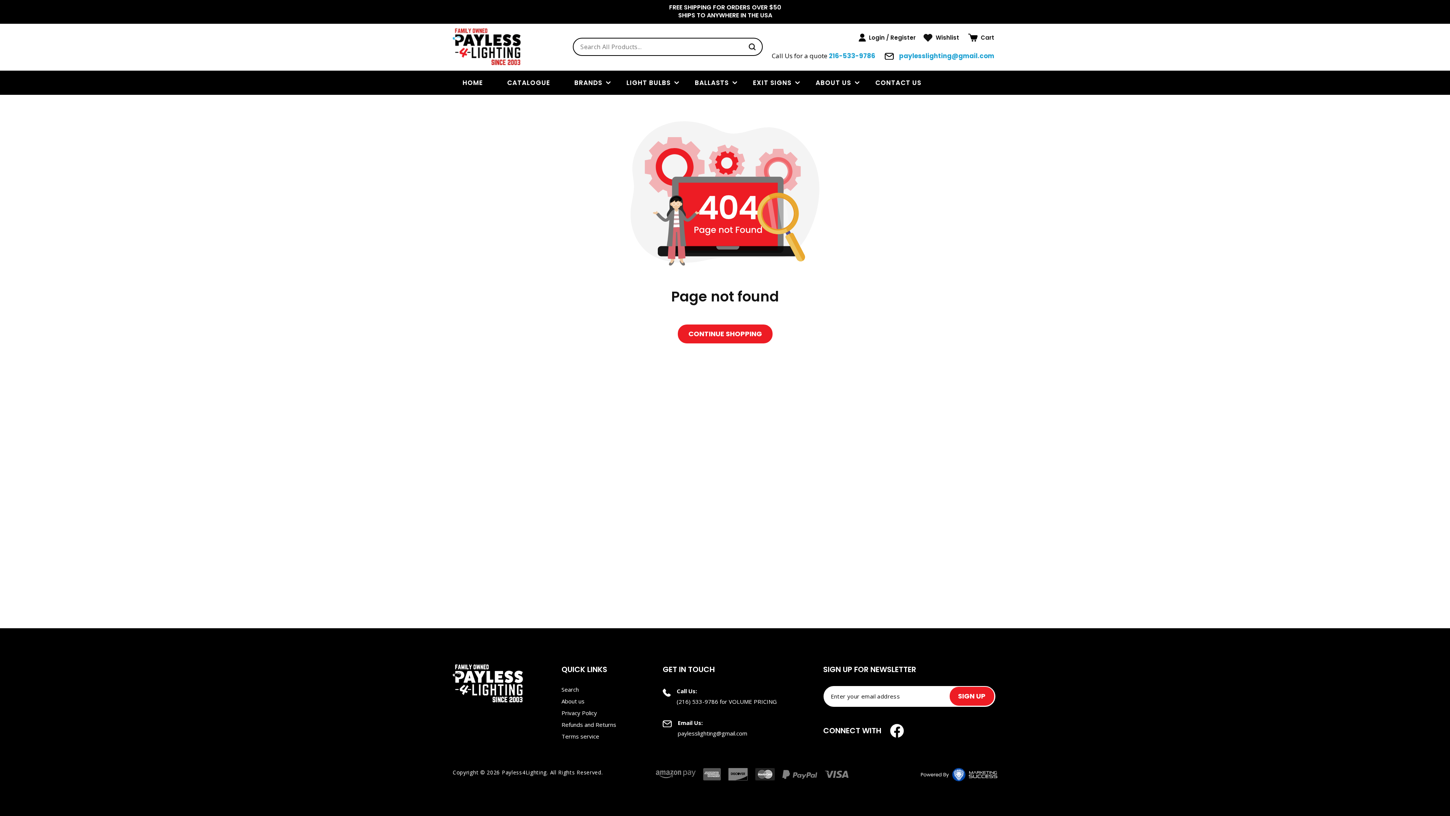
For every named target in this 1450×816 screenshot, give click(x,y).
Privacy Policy (579, 713)
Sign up (972, 696)
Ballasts (712, 82)
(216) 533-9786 (697, 701)
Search (570, 689)
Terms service (580, 736)
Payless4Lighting (524, 772)
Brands (588, 82)
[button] (981, 37)
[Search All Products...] (752, 47)
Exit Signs (772, 82)
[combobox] (668, 47)
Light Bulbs (648, 82)
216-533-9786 (852, 55)
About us (833, 82)
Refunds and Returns (588, 724)
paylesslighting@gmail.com (946, 55)
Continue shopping (725, 333)
